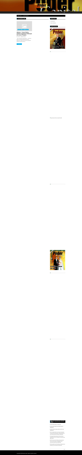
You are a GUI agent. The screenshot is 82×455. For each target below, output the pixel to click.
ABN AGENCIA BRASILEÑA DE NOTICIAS (57, 429)
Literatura (27, 29)
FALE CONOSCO (24, 11)
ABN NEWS (19, 29)
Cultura (23, 29)
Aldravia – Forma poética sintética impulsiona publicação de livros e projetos (24, 34)
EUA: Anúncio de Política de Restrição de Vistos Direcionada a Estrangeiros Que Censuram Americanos (57, 441)
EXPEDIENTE (19, 11)
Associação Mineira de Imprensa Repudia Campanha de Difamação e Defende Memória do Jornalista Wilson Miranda (57, 433)
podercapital (24, 36)
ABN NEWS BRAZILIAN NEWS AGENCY (57, 426)
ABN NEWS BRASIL (54, 424)
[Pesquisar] (64, 449)
